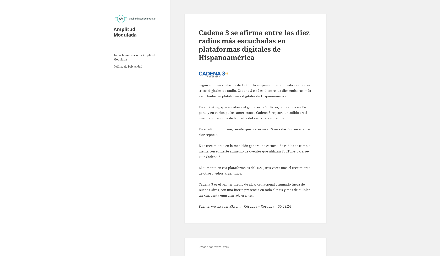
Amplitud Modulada (125, 32)
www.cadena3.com (225, 206)
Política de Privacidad (128, 66)
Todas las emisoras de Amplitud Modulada (134, 57)
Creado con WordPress (214, 247)
